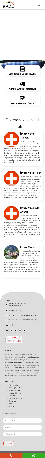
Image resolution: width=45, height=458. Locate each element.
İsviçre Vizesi (27, 247)
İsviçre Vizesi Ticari (30, 172)
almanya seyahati (32, 375)
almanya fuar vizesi (15, 357)
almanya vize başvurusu (30, 357)
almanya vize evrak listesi (27, 360)
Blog (7, 52)
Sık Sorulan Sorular (12, 41)
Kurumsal (9, 46)
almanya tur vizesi (30, 367)
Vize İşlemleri (10, 13)
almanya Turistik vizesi (31, 362)
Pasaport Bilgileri (12, 24)
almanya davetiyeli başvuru (14, 362)
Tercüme (9, 35)
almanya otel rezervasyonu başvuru (16, 354)
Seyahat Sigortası (12, 30)
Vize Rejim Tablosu (12, 18)
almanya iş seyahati (11, 365)
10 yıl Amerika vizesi (16, 367)
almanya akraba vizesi (23, 373)
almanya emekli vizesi (20, 375)
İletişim (8, 58)
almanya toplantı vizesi (12, 360)
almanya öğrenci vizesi (24, 365)
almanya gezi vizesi (11, 370)
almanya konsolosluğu (25, 370)
